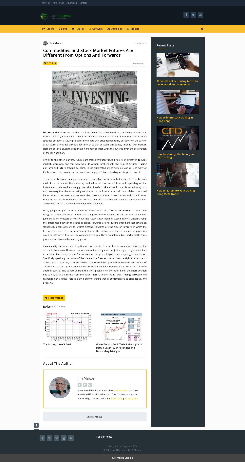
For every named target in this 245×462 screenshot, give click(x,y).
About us (46, 3)
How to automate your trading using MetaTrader (176, 192)
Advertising (71, 3)
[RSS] (71, 438)
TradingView (131, 398)
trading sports (121, 390)
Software (97, 28)
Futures (79, 28)
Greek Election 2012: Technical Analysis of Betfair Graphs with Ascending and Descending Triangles (119, 348)
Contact (83, 3)
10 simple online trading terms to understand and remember (177, 82)
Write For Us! (58, 3)
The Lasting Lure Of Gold (57, 344)
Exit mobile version (122, 457)
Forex (64, 28)
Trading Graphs (114, 446)
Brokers (135, 28)
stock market (55, 297)
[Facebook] (42, 438)
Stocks (50, 28)
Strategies (116, 28)
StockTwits (116, 398)
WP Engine (136, 450)
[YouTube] (63, 438)
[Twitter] (56, 438)
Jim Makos (58, 43)
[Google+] (49, 438)
